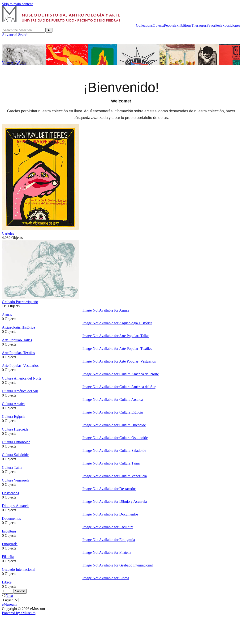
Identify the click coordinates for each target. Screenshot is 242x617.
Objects (158, 25)
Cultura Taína (12, 467)
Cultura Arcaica (13, 404)
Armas (7, 315)
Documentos (11, 518)
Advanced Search (15, 35)
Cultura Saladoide (15, 455)
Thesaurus (199, 25)
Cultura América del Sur (20, 391)
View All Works (14, 63)
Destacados (10, 493)
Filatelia (8, 557)
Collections (144, 25)
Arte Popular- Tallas (17, 340)
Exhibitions (182, 25)
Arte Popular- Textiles (18, 353)
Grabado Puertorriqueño (20, 302)
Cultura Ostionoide (16, 442)
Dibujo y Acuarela (15, 506)
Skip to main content (17, 4)
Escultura (9, 531)
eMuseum (9, 604)
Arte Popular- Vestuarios (20, 365)
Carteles (8, 233)
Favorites (213, 25)
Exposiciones (230, 25)
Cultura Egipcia (13, 416)
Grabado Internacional (18, 569)
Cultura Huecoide (15, 429)
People (169, 25)
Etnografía (9, 544)
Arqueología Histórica (18, 327)
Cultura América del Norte (21, 378)
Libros (7, 582)
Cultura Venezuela (15, 480)
